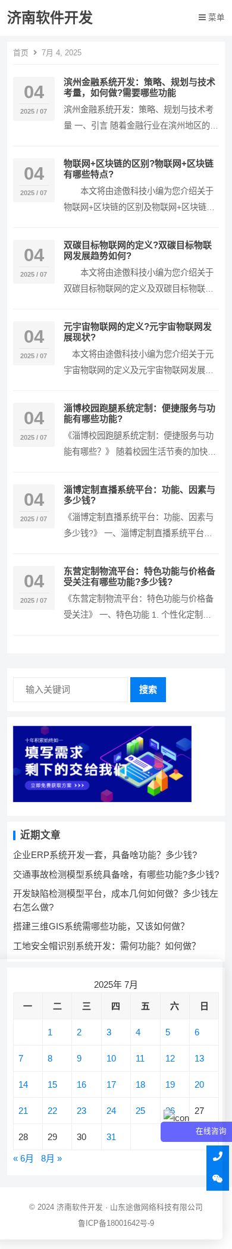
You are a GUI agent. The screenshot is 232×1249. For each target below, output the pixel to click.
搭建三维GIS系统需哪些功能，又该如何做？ (101, 926)
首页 (21, 52)
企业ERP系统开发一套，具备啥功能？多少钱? (105, 855)
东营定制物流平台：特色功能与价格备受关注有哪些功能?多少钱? (139, 576)
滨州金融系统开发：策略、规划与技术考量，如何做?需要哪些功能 (139, 87)
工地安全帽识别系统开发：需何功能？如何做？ (106, 946)
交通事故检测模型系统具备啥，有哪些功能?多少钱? (116, 874)
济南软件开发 (50, 18)
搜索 (148, 689)
